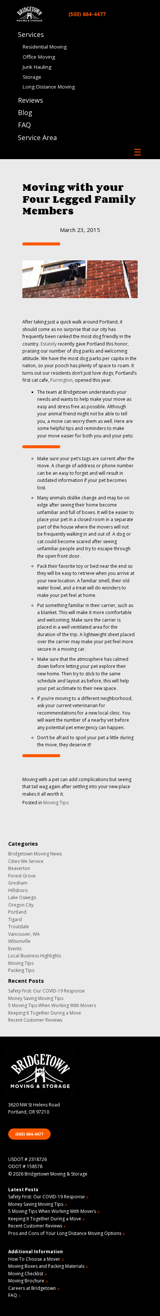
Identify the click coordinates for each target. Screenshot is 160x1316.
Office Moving (39, 56)
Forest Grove (22, 876)
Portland (17, 912)
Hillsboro (18, 890)
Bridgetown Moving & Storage (56, 1174)
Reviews (30, 100)
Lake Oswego (22, 897)
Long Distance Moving (49, 86)
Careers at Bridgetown (32, 1288)
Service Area (37, 137)
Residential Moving (45, 46)
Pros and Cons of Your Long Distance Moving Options (64, 1233)
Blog (25, 112)
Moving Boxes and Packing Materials (46, 1266)
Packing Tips (21, 970)
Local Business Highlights (34, 956)
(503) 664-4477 (87, 14)
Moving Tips (55, 802)
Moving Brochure (26, 1281)
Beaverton (19, 868)
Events (15, 948)
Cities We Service (26, 861)
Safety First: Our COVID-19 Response (46, 991)
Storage (32, 77)
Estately (48, 344)
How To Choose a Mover (34, 1259)
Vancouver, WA (24, 934)
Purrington (61, 380)
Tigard (15, 919)
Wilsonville (19, 941)
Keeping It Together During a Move (44, 1013)
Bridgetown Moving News (35, 854)
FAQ (24, 124)
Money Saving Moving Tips (35, 998)
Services (31, 34)
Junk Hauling (37, 67)
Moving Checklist (25, 1273)
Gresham (18, 883)
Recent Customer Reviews (35, 1020)
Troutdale (18, 926)
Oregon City (20, 905)
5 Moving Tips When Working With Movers (52, 1005)
